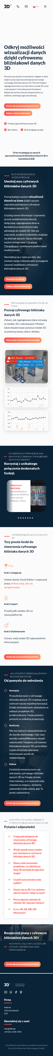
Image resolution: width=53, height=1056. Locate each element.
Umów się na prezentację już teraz (22, 106)
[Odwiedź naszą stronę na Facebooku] (15, 992)
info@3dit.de (9, 1028)
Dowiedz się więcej (15, 279)
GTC (6, 1013)
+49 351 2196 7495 (12, 1032)
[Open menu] (45, 6)
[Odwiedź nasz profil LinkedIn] (10, 992)
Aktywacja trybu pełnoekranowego (22, 340)
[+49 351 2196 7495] (18, 6)
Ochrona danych (11, 1010)
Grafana (32, 242)
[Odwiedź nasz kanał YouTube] (5, 992)
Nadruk (7, 1007)
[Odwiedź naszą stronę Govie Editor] (21, 992)
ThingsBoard (11, 246)
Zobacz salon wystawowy (18, 113)
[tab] (18, 518)
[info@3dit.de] (26, 6)
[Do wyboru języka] (36, 6)
